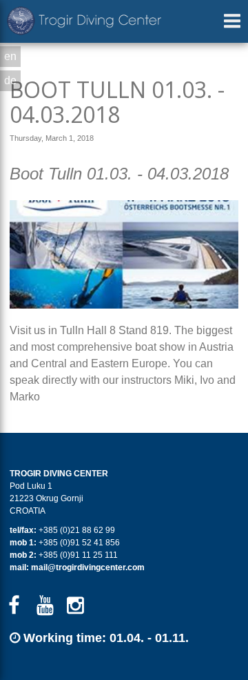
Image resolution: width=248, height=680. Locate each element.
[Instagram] (76, 605)
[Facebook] (14, 605)
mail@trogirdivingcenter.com (88, 567)
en (10, 56)
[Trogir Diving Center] (84, 21)
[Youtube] (45, 605)
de (10, 80)
